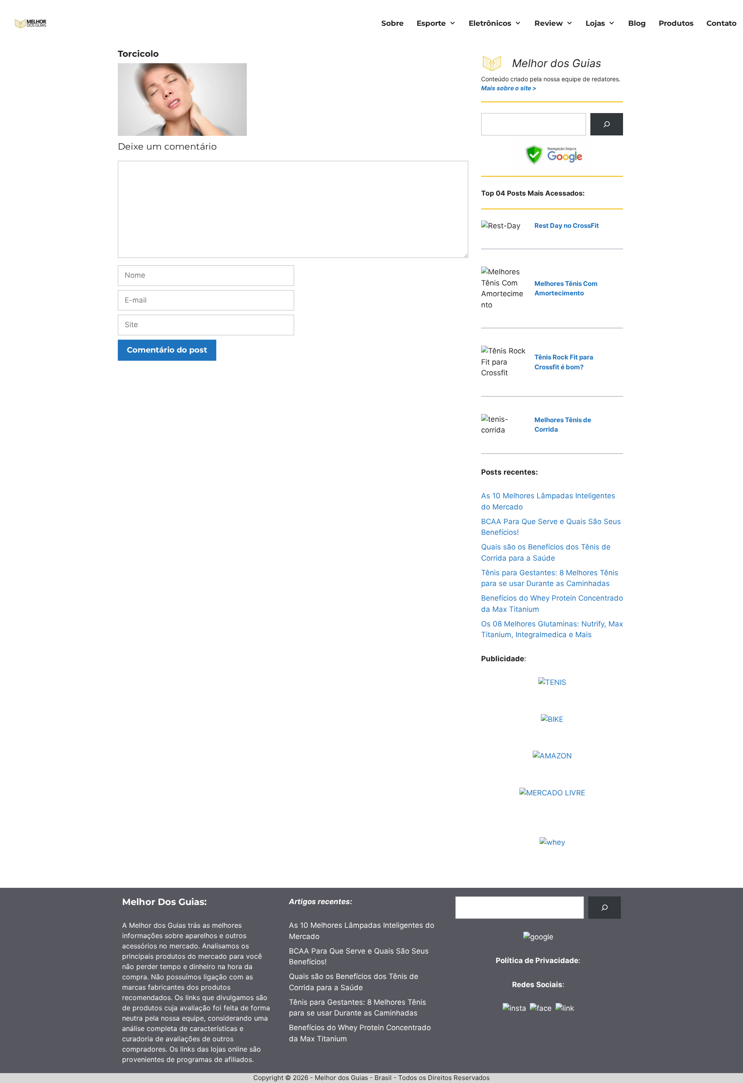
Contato (721, 23)
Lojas (595, 23)
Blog (637, 23)
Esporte (431, 23)
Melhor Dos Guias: (164, 901)
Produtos (676, 23)
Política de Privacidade (537, 960)
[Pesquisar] (606, 124)
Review (548, 23)
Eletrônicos (490, 23)
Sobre (392, 23)
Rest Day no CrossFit (566, 225)
